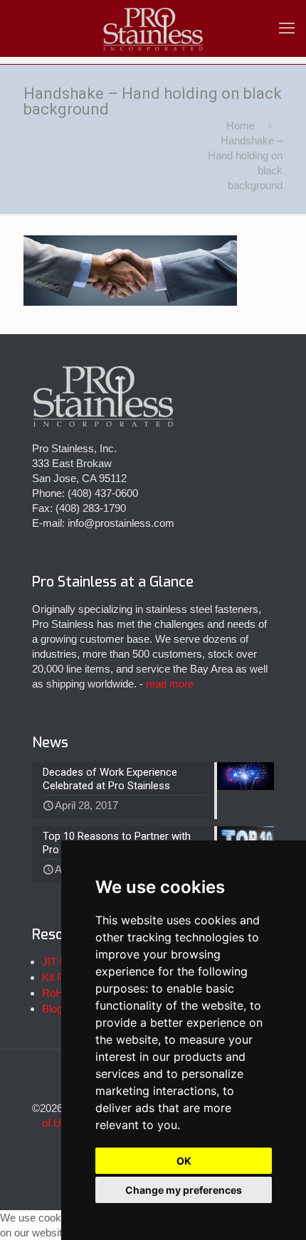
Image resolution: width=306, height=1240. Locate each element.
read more (170, 684)
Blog (52, 1009)
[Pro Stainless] (153, 28)
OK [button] (183, 1161)
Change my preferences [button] (183, 1190)
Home (240, 125)
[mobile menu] (287, 28)
